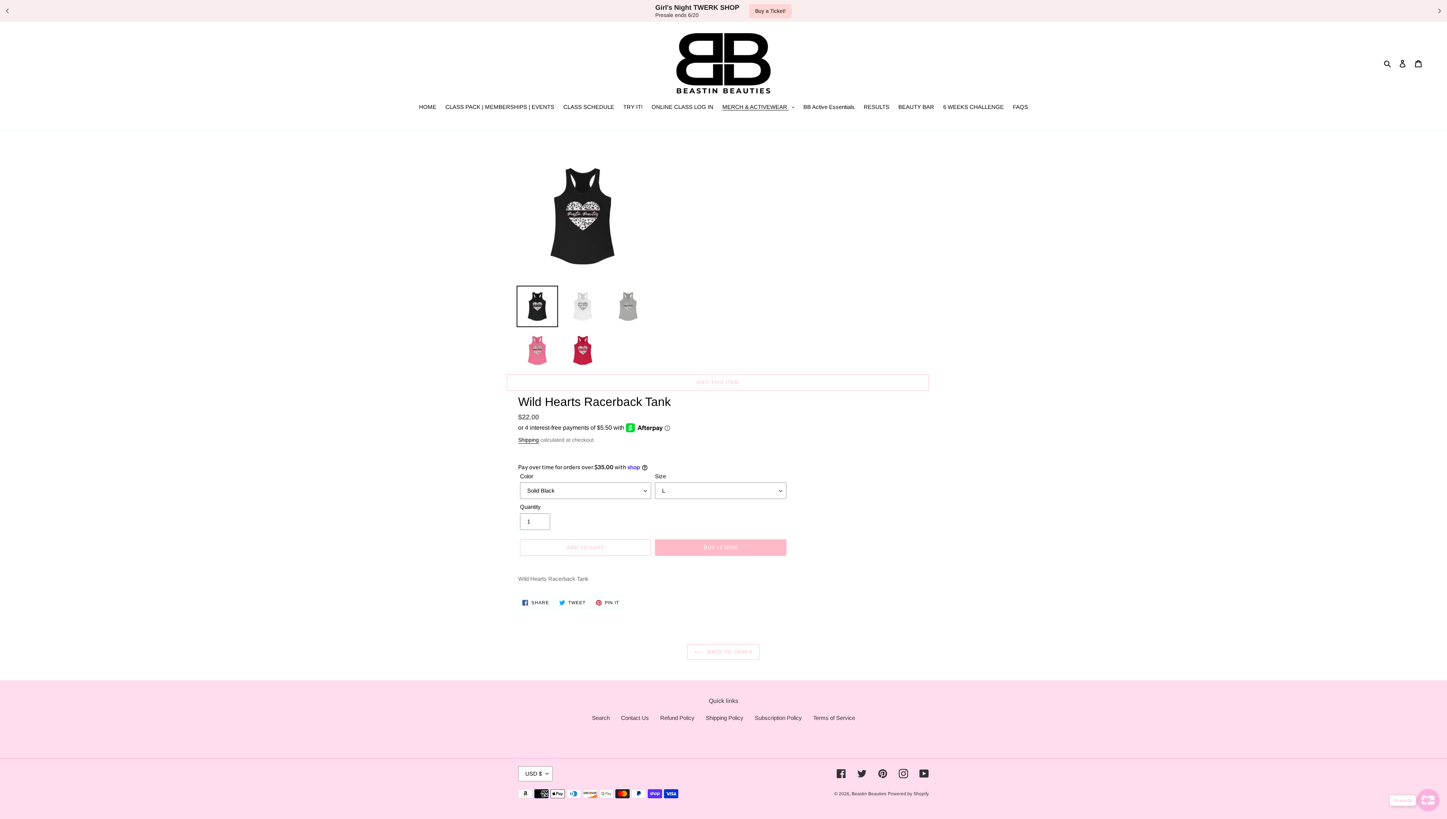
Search (601, 718)
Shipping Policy (724, 718)
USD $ (533, 773)
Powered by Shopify (908, 793)
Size (660, 476)
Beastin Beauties (869, 793)
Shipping (528, 440)
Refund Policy (677, 718)
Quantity (530, 507)
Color (526, 476)
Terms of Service (834, 718)
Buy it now (720, 547)
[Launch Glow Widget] (1428, 800)
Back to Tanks (729, 652)
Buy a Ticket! (770, 11)
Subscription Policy (778, 718)
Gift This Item (718, 382)
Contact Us (635, 718)
